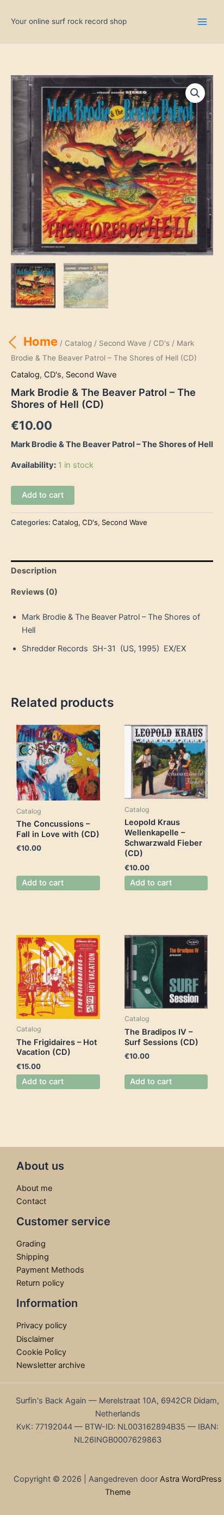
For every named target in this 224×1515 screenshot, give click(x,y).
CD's (161, 343)
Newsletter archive (50, 1365)
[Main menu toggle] (202, 21)
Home (40, 341)
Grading (31, 1244)
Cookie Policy (41, 1352)
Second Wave (122, 343)
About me (34, 1188)
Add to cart (43, 495)
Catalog (78, 343)
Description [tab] (34, 571)
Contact (31, 1201)
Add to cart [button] (43, 883)
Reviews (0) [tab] (34, 592)
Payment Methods (50, 1270)
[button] (195, 93)
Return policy (40, 1283)
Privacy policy (41, 1325)
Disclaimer (35, 1339)
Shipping (32, 1257)
